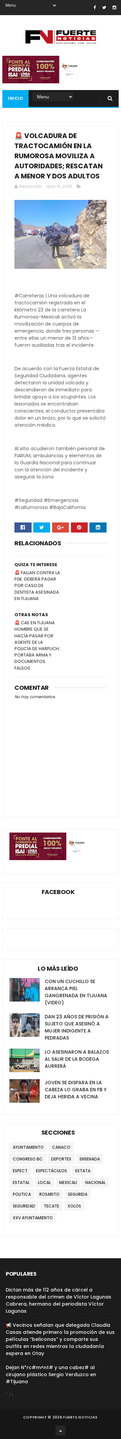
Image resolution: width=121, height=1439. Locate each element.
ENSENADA (90, 1159)
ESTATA (82, 1171)
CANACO (61, 1147)
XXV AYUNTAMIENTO (33, 1218)
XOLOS (74, 1206)
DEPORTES (61, 1159)
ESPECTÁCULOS (51, 1171)
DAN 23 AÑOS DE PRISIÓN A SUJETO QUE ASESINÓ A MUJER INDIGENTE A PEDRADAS (77, 1027)
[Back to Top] (60, 1431)
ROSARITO (49, 1194)
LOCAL (44, 1182)
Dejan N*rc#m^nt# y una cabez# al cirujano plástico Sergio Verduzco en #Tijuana (51, 1374)
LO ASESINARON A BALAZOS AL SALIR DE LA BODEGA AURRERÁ (77, 1059)
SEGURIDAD (24, 1206)
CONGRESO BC (28, 1159)
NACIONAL (95, 1182)
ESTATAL (21, 1182)
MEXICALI (68, 1182)
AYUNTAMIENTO (28, 1147)
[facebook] (94, 7)
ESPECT (20, 1171)
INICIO (15, 98)
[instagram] (114, 7)
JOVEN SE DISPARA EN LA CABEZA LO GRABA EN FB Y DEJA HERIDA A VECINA (76, 1089)
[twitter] (104, 7)
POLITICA (22, 1194)
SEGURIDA (77, 1194)
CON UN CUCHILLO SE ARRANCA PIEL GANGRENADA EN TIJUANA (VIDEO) (76, 992)
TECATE (51, 1206)
